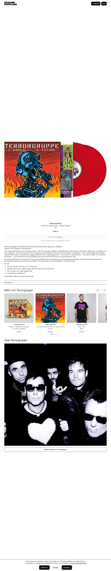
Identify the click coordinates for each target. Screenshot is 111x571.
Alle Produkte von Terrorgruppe (55, 449)
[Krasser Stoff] (10, 3)
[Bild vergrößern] (55, 170)
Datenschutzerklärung (78, 563)
